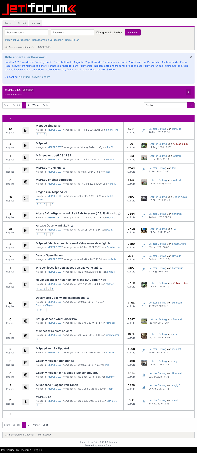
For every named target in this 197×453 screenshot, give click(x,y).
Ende (45, 105)
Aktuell (22, 23)
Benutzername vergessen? (47, 39)
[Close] (191, 57)
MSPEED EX (13, 89)
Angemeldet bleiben (111, 32)
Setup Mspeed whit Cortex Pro (56, 319)
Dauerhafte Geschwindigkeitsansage (60, 297)
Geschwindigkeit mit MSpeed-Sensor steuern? (67, 372)
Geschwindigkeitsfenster (53, 360)
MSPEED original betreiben (54, 179)
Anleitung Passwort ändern (34, 76)
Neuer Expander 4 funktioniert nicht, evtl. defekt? (69, 279)
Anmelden (132, 32)
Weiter (36, 105)
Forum (8, 23)
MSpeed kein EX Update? (52, 348)
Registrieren (72, 39)
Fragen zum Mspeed (49, 192)
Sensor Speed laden (49, 255)
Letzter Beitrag (157, 128)
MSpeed (41, 143)
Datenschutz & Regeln (29, 449)
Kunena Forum (105, 445)
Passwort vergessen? (17, 39)
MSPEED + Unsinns (48, 167)
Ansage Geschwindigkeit (52, 225)
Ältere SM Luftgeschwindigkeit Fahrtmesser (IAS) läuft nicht (76, 213)
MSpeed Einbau (46, 125)
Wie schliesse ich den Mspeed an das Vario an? (67, 267)
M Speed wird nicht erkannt (54, 331)
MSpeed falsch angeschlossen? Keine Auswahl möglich (73, 243)
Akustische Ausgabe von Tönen (57, 384)
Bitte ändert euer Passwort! (25, 57)
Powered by (91, 445)
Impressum (7, 449)
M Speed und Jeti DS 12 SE (53, 155)
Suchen (35, 23)
